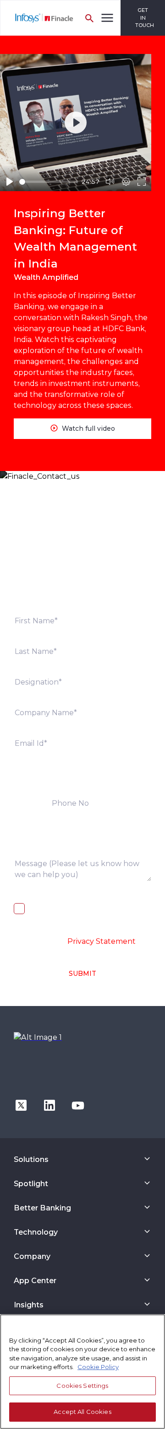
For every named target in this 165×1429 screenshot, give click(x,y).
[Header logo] (37, 17)
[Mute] (110, 181)
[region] (82, 1371)
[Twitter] (21, 1104)
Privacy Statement (101, 941)
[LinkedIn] (49, 1104)
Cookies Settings (82, 1385)
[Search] (89, 18)
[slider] (48, 181)
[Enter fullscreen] (141, 181)
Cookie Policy (98, 1366)
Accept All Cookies (82, 1411)
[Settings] (126, 181)
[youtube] (78, 1104)
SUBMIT (82, 973)
